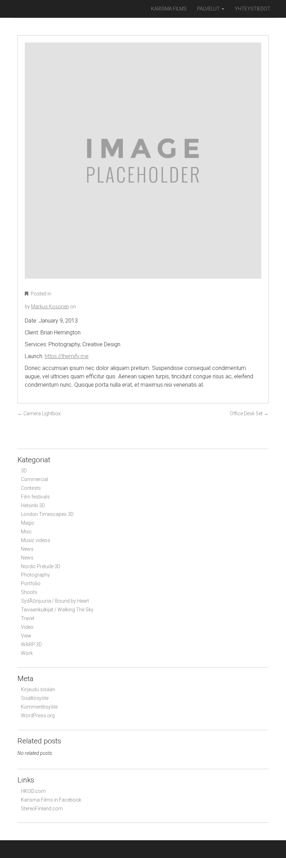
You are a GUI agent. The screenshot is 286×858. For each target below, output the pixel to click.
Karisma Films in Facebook (51, 800)
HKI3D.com (33, 791)
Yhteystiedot (252, 8)
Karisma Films (169, 8)
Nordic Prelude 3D (40, 566)
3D (24, 470)
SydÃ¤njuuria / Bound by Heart (55, 601)
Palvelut (209, 8)
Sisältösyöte (34, 698)
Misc (26, 531)
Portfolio (30, 583)
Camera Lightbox (39, 413)
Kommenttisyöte (39, 707)
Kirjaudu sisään (38, 689)
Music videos (35, 540)
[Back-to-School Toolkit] (143, 165)
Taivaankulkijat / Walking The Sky (57, 609)
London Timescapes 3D (47, 514)
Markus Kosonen (50, 306)
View (26, 636)
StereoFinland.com (42, 808)
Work (27, 653)
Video (27, 627)
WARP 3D (31, 644)
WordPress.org (38, 715)
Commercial (34, 479)
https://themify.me (67, 356)
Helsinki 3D (33, 505)
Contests (31, 488)
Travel (27, 618)
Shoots (29, 592)
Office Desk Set (249, 413)
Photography (35, 575)
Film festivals (35, 497)
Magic (28, 523)
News (27, 549)
